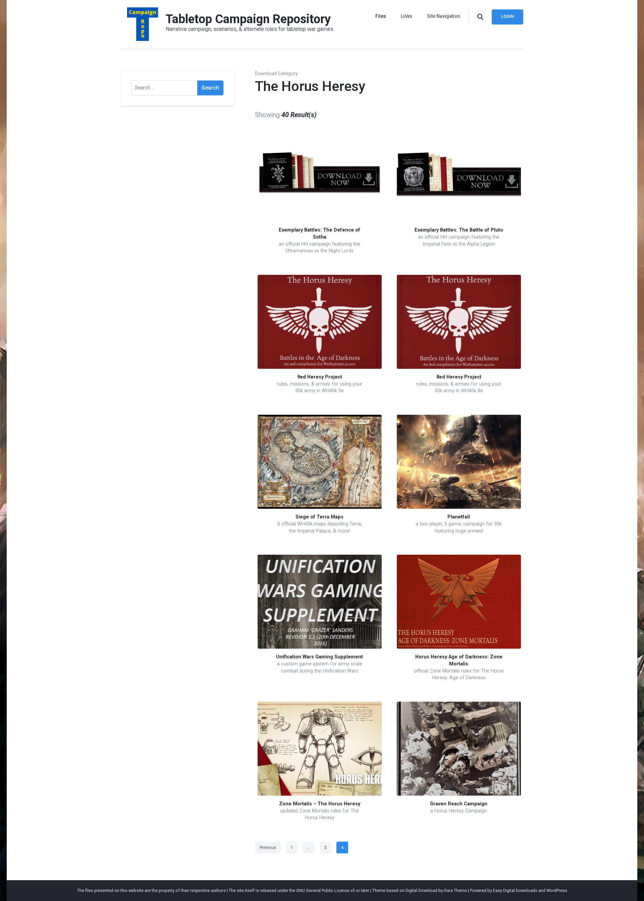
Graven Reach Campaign (458, 804)
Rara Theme (455, 890)
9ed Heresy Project (319, 377)
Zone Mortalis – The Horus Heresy (319, 804)
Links (406, 16)
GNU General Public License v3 (325, 890)
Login (507, 16)
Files (380, 16)
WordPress (556, 890)
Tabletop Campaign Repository (248, 19)
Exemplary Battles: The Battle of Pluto (459, 230)
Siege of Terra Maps (319, 517)
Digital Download (421, 890)
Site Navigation (443, 16)
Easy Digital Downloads (515, 890)
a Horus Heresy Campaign (458, 811)
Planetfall (458, 517)
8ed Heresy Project (458, 377)
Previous (268, 847)
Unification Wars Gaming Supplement (319, 657)
